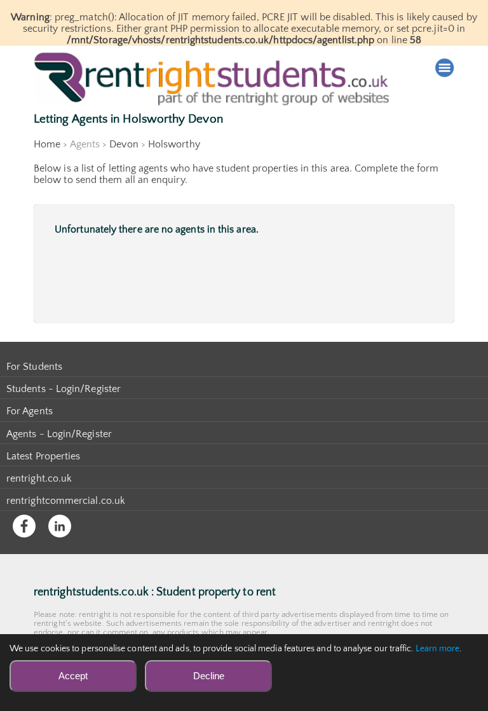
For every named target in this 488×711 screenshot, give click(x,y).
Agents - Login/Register (59, 434)
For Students (34, 366)
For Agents (29, 411)
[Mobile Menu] (444, 68)
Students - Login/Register (63, 389)
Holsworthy (174, 144)
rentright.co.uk (39, 478)
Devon (123, 144)
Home (47, 144)
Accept (73, 675)
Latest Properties (43, 456)
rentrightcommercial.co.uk (65, 500)
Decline (208, 675)
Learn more (438, 649)
